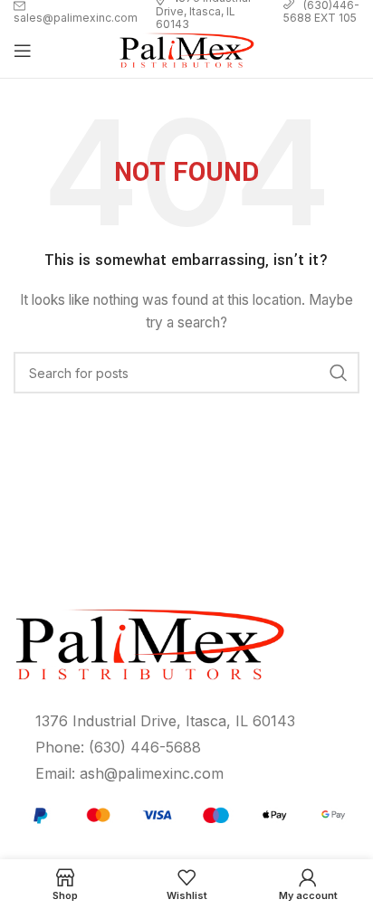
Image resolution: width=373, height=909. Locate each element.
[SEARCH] (338, 372)
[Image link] (186, 813)
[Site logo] (186, 49)
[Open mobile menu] (23, 51)
